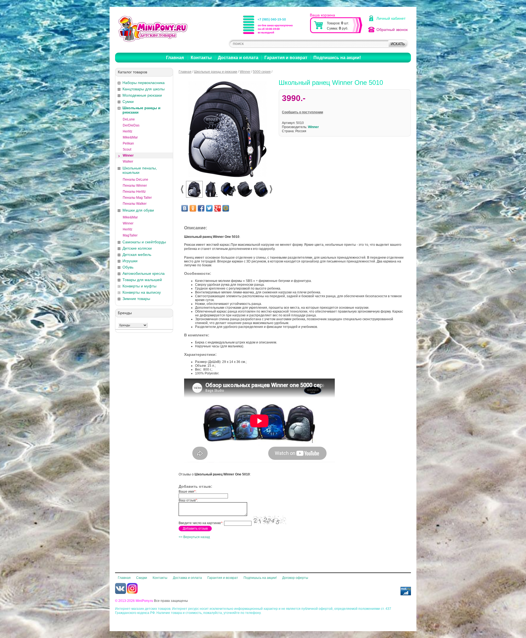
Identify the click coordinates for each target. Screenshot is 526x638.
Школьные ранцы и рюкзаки (141, 110)
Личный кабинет (390, 18)
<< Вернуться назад (194, 537)
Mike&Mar (130, 137)
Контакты (201, 57)
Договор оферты (295, 578)
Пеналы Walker (135, 204)
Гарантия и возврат (285, 57)
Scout (127, 149)
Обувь (127, 267)
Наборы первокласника (143, 82)
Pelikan (128, 143)
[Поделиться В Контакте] (184, 208)
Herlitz (127, 131)
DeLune (129, 119)
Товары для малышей (142, 280)
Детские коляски (137, 248)
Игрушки (130, 261)
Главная (175, 57)
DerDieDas (131, 125)
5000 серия (262, 72)
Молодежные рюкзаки (142, 95)
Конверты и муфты (139, 286)
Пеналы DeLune (135, 179)
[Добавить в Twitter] (209, 208)
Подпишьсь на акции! (260, 578)
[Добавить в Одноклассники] (193, 208)
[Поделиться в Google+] (217, 208)
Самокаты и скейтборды (144, 242)
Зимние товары (136, 298)
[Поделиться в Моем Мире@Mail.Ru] (225, 208)
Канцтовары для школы (143, 89)
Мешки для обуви (138, 210)
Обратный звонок (392, 29)
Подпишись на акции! (337, 57)
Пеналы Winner (135, 185)
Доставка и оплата (238, 57)
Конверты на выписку (141, 292)
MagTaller (130, 235)
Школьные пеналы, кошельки (139, 170)
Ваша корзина (322, 15)
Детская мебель (136, 254)
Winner (128, 155)
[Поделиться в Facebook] (201, 208)
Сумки (128, 101)
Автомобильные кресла (143, 273)
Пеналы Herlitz (134, 192)
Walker (128, 161)
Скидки (141, 578)
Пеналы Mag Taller (137, 198)
